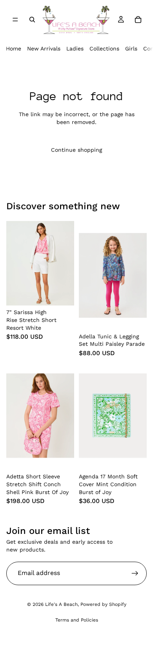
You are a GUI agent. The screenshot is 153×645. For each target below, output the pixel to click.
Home (13, 48)
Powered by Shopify (103, 604)
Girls (131, 48)
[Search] (32, 19)
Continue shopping (76, 150)
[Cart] (138, 19)
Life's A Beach (61, 604)
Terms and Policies (76, 620)
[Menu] (15, 20)
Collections (104, 48)
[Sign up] (135, 573)
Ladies (75, 48)
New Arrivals (43, 48)
